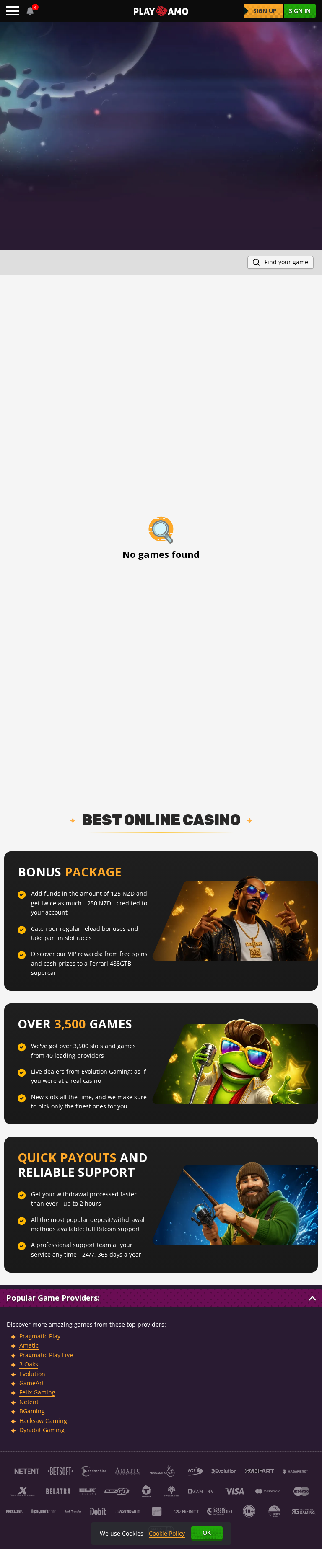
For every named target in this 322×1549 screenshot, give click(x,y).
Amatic (29, 1345)
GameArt (31, 1383)
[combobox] (30, 11)
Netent (29, 1402)
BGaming (32, 1411)
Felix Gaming (37, 1392)
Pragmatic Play (39, 1336)
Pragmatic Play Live (46, 1355)
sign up (265, 11)
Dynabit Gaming (42, 1430)
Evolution (32, 1374)
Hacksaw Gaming (43, 1421)
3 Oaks (28, 1364)
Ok (207, 1532)
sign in (300, 11)
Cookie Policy (167, 1533)
